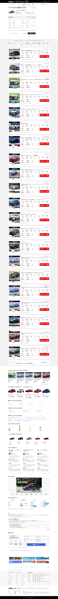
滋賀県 (39, 578)
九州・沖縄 (29, 581)
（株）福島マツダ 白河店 (26, 132)
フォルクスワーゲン (24, 576)
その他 (42, 430)
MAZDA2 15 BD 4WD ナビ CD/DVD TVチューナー (30, 109)
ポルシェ (23, 579)
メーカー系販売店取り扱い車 (28, 417)
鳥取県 (33, 579)
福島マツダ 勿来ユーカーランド (26, 297)
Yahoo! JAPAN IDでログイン (17, 40)
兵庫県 (35, 578)
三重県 (39, 577)
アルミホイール (38, 417)
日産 (16, 576)
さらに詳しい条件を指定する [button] (13, 33)
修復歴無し (34, 417)
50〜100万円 (10, 404)
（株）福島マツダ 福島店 (26, 343)
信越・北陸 (29, 576)
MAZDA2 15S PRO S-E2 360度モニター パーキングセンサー (32, 199)
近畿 (28, 578)
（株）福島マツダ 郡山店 (26, 164)
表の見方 (10, 513)
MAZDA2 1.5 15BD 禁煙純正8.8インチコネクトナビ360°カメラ (31, 50)
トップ (10, 4)
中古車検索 (23, 4)
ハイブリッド (9, 578)
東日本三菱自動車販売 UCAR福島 (27, 59)
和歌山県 (44, 578)
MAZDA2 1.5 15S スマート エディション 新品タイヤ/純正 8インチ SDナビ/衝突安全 (35, 80)
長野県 (35, 576)
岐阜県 (35, 577)
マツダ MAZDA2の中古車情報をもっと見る (45, 384)
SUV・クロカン (10, 579)
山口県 (42, 579)
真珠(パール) (12, 427)
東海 (28, 577)
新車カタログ (12, 570)
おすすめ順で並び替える (14, 45)
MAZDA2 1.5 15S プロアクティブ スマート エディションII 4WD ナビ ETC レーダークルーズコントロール (35, 258)
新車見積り (28, 4)
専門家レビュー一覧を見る (47, 473)
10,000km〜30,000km (25, 410)
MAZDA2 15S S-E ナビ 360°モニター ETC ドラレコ (31, 228)
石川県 (39, 576)
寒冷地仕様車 (43, 417)
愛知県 (33, 577)
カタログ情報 (27, 12)
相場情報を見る (44, 362)
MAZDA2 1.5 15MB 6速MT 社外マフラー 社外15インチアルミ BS (32, 272)
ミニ (22, 578)
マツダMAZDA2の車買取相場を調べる (14, 550)
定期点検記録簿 (13, 417)
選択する (27, 27)
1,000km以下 (10, 410)
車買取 (33, 4)
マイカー (48, 4)
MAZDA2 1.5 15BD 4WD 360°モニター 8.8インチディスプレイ (32, 169)
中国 (28, 579)
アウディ (23, 577)
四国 (28, 580)
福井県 (42, 576)
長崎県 (37, 581)
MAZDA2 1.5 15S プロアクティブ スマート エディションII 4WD (32, 317)
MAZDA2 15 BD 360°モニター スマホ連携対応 (29, 155)
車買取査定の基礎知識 (23, 550)
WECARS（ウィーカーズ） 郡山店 (27, 89)
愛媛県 (37, 580)
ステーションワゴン (10, 577)
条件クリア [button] (25, 33)
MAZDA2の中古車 (23, 570)
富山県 (37, 576)
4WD (9, 417)
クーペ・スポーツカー (11, 580)
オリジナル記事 (42, 4)
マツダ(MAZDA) (16, 570)
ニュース (37, 4)
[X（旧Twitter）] (17, 588)
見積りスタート (37, 544)
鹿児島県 (46, 581)
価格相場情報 (17, 12)
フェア (48, 59)
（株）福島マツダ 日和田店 (26, 208)
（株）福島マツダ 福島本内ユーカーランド (28, 267)
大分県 (42, 581)
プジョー (23, 580)
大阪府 (33, 578)
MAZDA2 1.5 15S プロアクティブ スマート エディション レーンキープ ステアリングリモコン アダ (35, 185)
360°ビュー (14, 4)
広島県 (39, 579)
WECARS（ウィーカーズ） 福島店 (27, 103)
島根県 (35, 579)
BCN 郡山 (24, 281)
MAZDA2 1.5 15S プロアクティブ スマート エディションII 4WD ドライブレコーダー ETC (35, 334)
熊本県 (39, 581)
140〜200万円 (21, 404)
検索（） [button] (31, 33)
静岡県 (37, 577)
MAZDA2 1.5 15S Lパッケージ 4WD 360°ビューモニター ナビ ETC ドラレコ (34, 348)
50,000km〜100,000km (39, 410)
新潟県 (33, 576)
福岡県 (33, 581)
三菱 (16, 578)
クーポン (46, 59)
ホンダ (17, 577)
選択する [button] (14, 25)
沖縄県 (48, 581)
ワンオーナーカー (18, 417)
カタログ (19, 4)
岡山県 (37, 579)
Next (50, 440)
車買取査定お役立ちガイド (30, 550)
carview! (9, 570)
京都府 (37, 578)
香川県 (35, 580)
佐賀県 (35, 581)
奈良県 (42, 578)
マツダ (10, 361)
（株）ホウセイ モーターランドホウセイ (27, 194)
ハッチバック (9, 576)
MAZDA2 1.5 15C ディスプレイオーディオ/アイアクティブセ (31, 94)
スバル (17, 580)
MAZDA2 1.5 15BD (24, 123)
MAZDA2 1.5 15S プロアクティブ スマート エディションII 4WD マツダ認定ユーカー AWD (35, 288)
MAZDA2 (13, 361)
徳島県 (33, 580)
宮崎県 (44, 581)
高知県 (39, 580)
